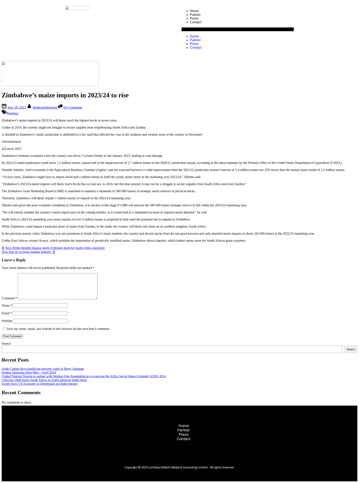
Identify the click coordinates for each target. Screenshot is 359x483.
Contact (195, 22)
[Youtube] (204, 456)
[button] (238, 29)
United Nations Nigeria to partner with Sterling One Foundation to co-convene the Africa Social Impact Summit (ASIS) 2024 (84, 376)
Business (12, 113)
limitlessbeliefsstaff (45, 107)
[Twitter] (179, 456)
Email (7, 313)
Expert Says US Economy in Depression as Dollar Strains (39, 383)
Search (6, 343)
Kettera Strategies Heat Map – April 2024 (29, 372)
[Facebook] (155, 456)
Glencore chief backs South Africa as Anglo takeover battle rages (44, 380)
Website (7, 321)
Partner (195, 14)
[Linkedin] (192, 456)
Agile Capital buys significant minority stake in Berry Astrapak (43, 368)
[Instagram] (167, 456)
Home (194, 11)
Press (194, 18)
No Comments (72, 107)
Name (7, 305)
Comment (9, 298)
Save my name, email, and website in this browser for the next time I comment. (58, 329)
